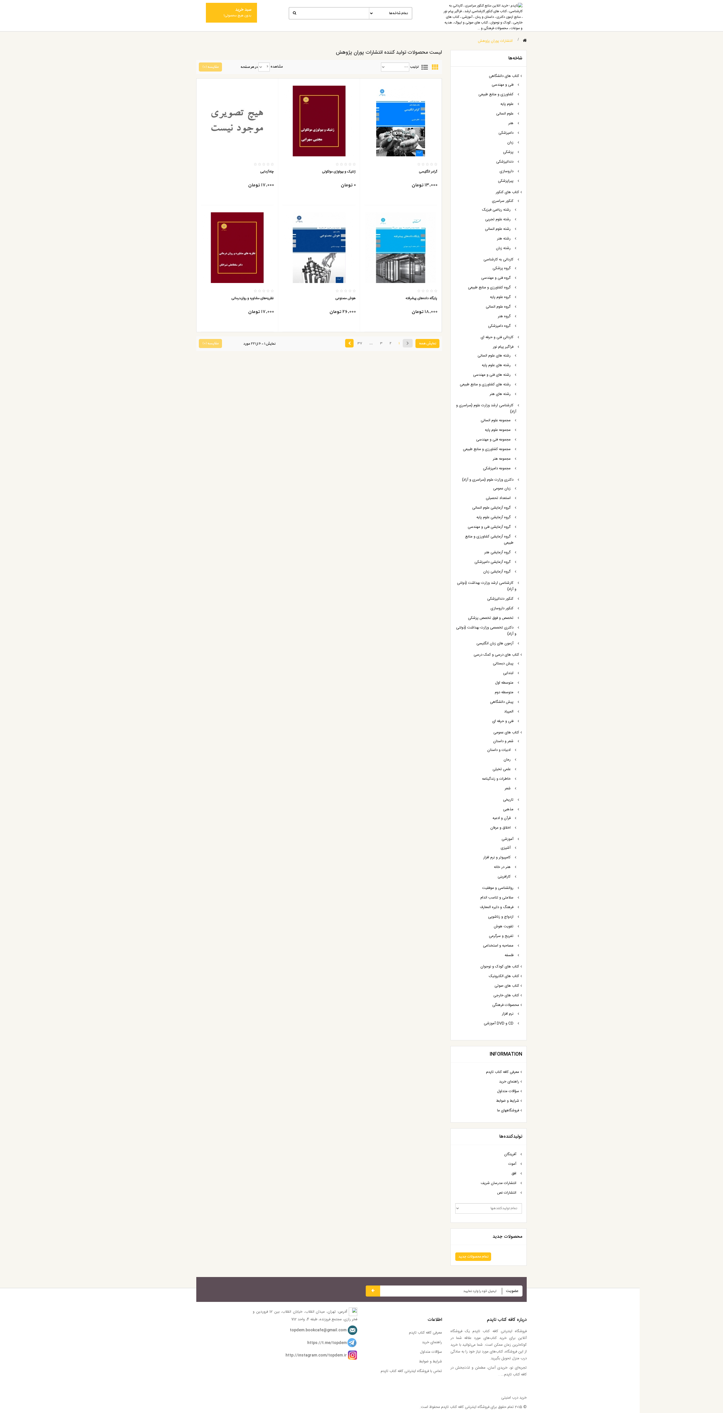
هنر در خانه (502, 867)
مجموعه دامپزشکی (497, 468)
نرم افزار (507, 1014)
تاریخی (508, 800)
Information (506, 1054)
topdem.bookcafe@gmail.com (318, 1330)
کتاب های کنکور (507, 192)
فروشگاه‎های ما (508, 1110)
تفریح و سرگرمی (501, 936)
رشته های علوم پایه (496, 365)
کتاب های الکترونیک (504, 976)
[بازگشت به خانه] (525, 40)
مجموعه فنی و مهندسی (493, 440)
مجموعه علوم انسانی (496, 420)
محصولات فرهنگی (505, 1005)
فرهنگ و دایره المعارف (496, 907)
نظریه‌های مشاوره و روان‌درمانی (252, 298)
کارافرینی (504, 877)
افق (513, 1173)
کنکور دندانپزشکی (500, 599)
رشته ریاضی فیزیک (496, 210)
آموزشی (507, 839)
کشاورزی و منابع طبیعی (495, 94)
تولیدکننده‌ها (510, 1136)
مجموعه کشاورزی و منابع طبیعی (487, 449)
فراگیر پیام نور (503, 347)
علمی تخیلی (502, 769)
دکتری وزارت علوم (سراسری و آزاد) (487, 480)
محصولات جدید (507, 1237)
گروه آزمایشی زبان (497, 572)
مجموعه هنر (502, 459)
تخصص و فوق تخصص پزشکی (490, 618)
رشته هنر (504, 239)
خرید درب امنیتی (514, 1398)
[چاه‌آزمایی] (237, 121)
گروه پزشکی (502, 268)
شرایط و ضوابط (507, 1101)
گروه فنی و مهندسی (496, 278)
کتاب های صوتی (507, 986)
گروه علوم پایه (500, 297)
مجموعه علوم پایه (498, 430)
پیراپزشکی (505, 181)
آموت (512, 1164)
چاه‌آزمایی (267, 171)
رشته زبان (503, 248)
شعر (508, 788)
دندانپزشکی (504, 162)
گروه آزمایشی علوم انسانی (491, 508)
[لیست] (424, 66)
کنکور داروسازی (502, 608)
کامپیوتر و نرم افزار (497, 857)
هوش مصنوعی (345, 298)
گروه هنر (504, 316)
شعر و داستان (503, 741)
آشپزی (506, 848)
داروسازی (506, 171)
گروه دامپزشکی (499, 326)
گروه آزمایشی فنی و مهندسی (489, 527)
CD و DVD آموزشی (498, 1023)
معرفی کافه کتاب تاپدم (502, 1072)
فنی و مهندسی (502, 85)
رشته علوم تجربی (498, 219)
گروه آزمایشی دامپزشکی (492, 562)
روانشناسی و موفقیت (497, 888)
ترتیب (414, 67)
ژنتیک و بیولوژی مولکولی (339, 171)
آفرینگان (510, 1154)
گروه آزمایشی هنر (497, 552)
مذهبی (508, 809)
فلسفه (509, 955)
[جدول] (434, 66)
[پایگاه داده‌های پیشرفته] (400, 248)
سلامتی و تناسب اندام (496, 898)
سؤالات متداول (508, 1091)
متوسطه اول (504, 683)
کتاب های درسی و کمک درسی (496, 655)
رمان (507, 760)
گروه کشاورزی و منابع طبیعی (489, 287)
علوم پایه (506, 104)
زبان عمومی (502, 488)
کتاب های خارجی (506, 995)
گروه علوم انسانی (498, 307)
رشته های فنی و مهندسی (492, 375)
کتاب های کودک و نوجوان (499, 966)
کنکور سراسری (502, 201)
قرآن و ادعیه (502, 818)
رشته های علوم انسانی (494, 356)
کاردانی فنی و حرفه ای (497, 337)
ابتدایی (508, 673)
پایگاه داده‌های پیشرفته (421, 298)
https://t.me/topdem (327, 1343)
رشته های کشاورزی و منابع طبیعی (485, 384)
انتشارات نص (506, 1193)
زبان (510, 142)
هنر (510, 123)
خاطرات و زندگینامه (496, 779)
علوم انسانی (504, 114)
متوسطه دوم (504, 692)
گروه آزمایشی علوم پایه (493, 517)
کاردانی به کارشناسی (498, 259)
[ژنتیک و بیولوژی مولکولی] (319, 121)
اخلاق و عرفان (500, 828)
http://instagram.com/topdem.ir (316, 1355)
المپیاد (508, 711)
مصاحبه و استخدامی (498, 946)
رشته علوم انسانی (498, 229)
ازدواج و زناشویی (500, 917)
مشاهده (276, 67)
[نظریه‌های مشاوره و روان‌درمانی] (237, 248)
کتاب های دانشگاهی (504, 76)
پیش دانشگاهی (501, 702)
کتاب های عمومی (506, 732)
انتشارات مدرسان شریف (498, 1183)
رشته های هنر (500, 394)
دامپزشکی (505, 133)
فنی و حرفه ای (502, 721)
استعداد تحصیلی (498, 498)
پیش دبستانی (503, 663)
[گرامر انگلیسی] (400, 121)
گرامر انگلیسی (428, 171)
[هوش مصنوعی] (319, 248)
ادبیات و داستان (499, 750)
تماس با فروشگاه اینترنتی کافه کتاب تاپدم (411, 1371)
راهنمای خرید (509, 1082)
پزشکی (508, 152)
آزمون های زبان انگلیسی (494, 643)
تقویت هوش (503, 926)
